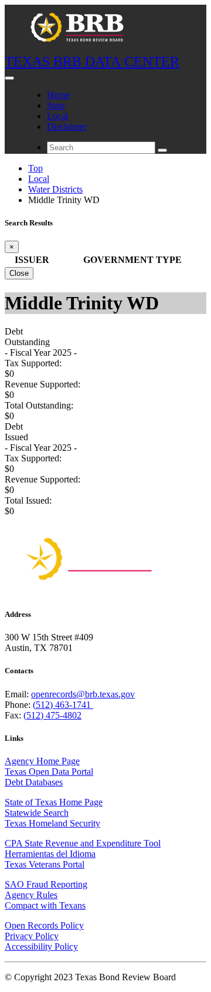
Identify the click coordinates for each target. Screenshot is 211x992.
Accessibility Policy (41, 946)
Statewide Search (37, 813)
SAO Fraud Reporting (46, 884)
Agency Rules (31, 895)
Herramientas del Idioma (50, 854)
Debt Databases (34, 782)
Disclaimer (67, 126)
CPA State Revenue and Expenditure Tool (83, 843)
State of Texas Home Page (54, 802)
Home (58, 95)
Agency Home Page (42, 761)
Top (35, 168)
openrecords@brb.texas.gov (83, 694)
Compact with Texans (45, 905)
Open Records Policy (44, 925)
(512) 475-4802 (52, 715)
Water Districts (55, 189)
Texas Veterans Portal (44, 864)
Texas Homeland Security (52, 823)
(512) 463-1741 (63, 705)
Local (57, 116)
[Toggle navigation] (9, 78)
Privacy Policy (32, 936)
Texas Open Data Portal (49, 772)
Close (19, 273)
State (56, 105)
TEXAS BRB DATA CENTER (92, 61)
